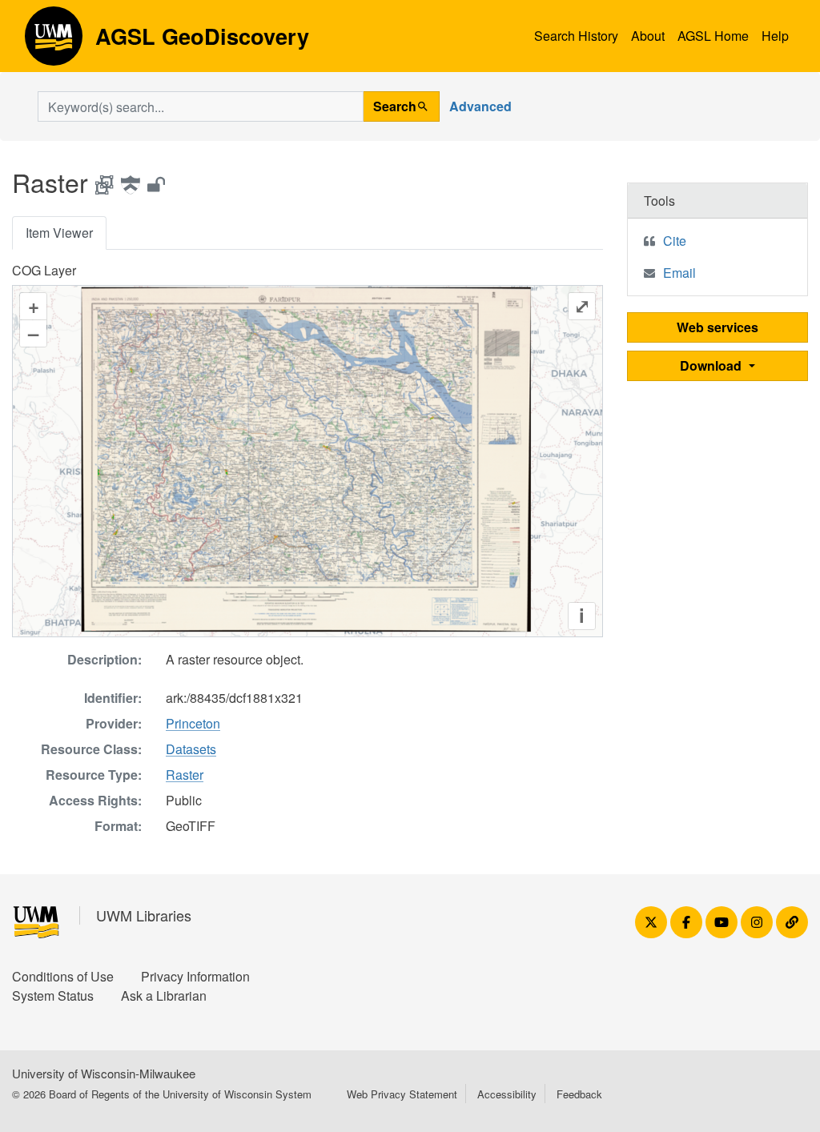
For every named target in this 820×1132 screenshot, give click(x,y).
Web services (717, 327)
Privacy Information (195, 976)
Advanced (480, 106)
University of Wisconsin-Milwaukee (103, 1073)
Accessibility (507, 1094)
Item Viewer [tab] (59, 232)
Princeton (193, 723)
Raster (184, 774)
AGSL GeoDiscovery (53, 41)
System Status (53, 995)
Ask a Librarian (164, 995)
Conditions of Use (63, 976)
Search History (576, 35)
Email (679, 272)
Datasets (191, 749)
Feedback (579, 1094)
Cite (674, 240)
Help (775, 35)
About (648, 35)
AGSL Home (713, 35)
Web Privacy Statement (402, 1094)
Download (712, 365)
